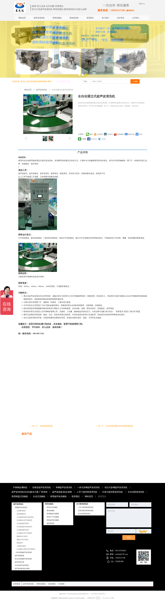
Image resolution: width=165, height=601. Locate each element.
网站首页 (28, 90)
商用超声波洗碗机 (58, 496)
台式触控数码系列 (23, 530)
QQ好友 (110, 134)
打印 (140, 134)
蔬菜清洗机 (50, 523)
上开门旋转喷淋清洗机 (87, 492)
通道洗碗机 (50, 510)
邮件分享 (131, 134)
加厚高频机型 (21, 514)
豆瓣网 (84, 139)
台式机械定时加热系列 (24, 527)
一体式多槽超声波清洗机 (88, 487)
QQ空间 (100, 134)
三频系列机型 (21, 546)
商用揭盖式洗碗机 (20, 496)
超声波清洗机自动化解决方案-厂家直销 (29, 492)
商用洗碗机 (41, 584)
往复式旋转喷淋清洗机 (112, 492)
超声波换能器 (19, 555)
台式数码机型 (21, 511)
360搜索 (61, 584)
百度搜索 (51, 584)
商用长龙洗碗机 (52, 507)
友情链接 (16, 584)
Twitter (103, 139)
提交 (129, 537)
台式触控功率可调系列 (24, 533)
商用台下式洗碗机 (53, 517)
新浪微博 (120, 134)
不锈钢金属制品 (20, 487)
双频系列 (20, 543)
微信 (91, 134)
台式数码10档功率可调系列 (26, 549)
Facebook (94, 139)
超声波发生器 (19, 562)
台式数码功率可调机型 (24, 520)
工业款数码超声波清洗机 (25, 517)
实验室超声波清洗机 (41, 487)
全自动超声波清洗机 (22, 565)
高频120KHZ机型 (22, 539)
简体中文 (142, 4)
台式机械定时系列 (23, 523)
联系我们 (76, 496)
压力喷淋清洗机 (82, 504)
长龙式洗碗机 (39, 496)
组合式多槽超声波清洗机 (116, 487)
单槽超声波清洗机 (64, 487)
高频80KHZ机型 (22, 536)
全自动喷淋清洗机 (136, 492)
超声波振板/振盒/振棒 (62, 492)
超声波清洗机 (41, 90)
